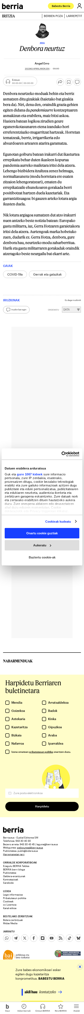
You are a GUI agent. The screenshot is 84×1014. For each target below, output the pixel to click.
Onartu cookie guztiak (42, 533)
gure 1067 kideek (29, 474)
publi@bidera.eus (28, 850)
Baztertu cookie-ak (42, 557)
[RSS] (60, 938)
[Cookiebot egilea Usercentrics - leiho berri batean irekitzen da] (61, 454)
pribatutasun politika (41, 751)
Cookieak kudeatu (58, 521)
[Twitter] (24, 938)
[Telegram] (15, 938)
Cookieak (8, 901)
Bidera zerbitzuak (13, 919)
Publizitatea (9, 872)
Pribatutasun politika (14, 898)
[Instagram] (42, 938)
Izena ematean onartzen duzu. (41, 751)
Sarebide (8, 882)
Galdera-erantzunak (14, 876)
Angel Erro (42, 63)
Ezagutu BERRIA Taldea (16, 865)
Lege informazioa (13, 894)
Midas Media (10, 923)
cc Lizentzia (9, 904)
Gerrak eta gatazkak (47, 274)
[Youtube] (51, 938)
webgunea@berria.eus (30, 847)
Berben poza (53, 16)
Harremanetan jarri (13, 854)
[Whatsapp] (6, 938)
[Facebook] (33, 938)
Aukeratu (39, 545)
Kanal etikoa (9, 908)
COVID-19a (15, 274)
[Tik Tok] (69, 938)
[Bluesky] (78, 938)
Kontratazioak (10, 879)
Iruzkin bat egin (18, 309)
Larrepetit (74, 16)
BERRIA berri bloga (14, 869)
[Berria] (13, 831)
